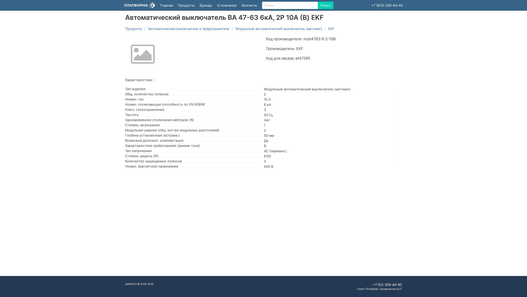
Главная (166, 5)
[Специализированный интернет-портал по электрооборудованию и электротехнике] (140, 5)
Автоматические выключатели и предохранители (188, 29)
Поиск (326, 5)
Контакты (249, 5)
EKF (331, 29)
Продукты (186, 5)
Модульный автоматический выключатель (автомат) (279, 29)
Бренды (206, 5)
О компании (227, 5)
